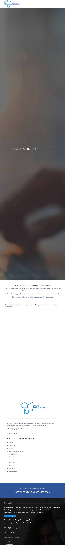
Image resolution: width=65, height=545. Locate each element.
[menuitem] (58, 4)
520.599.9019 (44, 288)
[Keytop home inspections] (11, 4)
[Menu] (58, 4)
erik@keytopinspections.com (18, 429)
